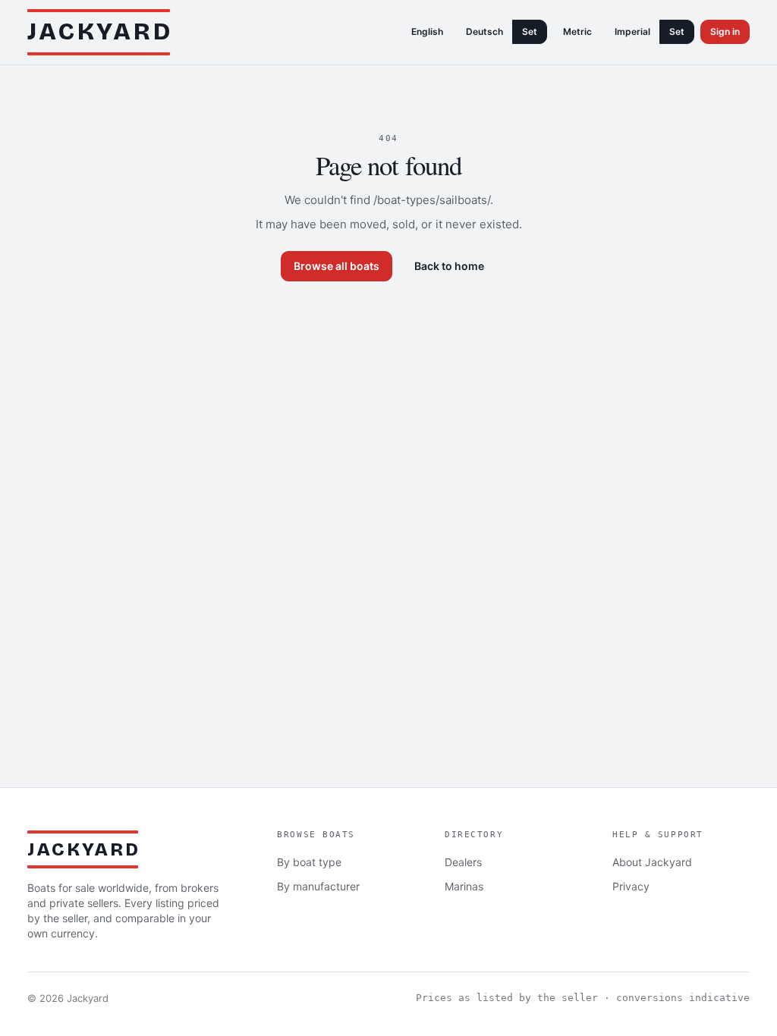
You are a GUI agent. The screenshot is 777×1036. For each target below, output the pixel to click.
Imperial (632, 31)
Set (529, 31)
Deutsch (484, 31)
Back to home (449, 265)
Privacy (631, 886)
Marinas (464, 886)
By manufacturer (318, 886)
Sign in (725, 31)
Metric (577, 31)
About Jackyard (652, 861)
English (427, 31)
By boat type (309, 861)
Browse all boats (336, 265)
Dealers (463, 861)
